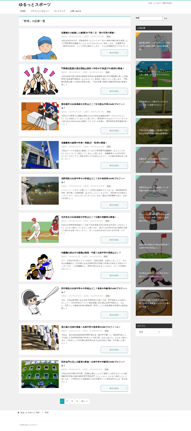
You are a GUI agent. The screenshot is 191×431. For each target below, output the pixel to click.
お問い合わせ (75, 11)
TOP (30, 413)
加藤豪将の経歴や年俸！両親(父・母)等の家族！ (84, 143)
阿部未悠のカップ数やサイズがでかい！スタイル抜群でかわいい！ (153, 103)
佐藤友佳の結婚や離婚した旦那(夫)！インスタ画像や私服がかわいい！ (154, 160)
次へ (83, 401)
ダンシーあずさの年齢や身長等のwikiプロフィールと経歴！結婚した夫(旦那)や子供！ (154, 217)
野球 (108, 37)
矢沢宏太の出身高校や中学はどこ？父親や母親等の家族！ (89, 217)
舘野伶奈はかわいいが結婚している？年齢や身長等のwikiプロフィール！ (154, 189)
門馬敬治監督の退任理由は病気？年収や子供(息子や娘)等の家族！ (92, 68)
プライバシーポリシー (40, 11)
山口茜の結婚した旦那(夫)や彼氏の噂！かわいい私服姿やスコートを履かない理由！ (154, 303)
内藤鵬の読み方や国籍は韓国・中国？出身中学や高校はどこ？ (91, 253)
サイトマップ (59, 11)
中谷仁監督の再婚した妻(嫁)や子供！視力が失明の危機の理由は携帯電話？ (154, 131)
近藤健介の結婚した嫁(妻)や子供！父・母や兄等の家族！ (88, 33)
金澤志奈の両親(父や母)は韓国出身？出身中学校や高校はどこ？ (154, 246)
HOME (23, 11)
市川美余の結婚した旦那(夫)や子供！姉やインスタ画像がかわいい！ (154, 274)
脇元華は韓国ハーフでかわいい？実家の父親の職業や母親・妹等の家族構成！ (154, 46)
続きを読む (114, 53)
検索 (137, 18)
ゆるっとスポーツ (35, 4)
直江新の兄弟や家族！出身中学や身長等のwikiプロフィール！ (91, 327)
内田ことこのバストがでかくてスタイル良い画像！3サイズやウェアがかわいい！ (154, 74)
